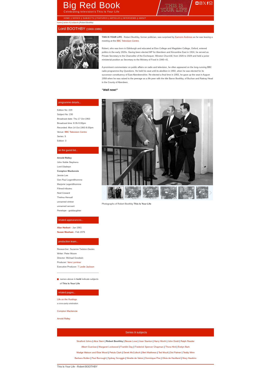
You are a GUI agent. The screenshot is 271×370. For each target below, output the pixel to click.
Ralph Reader (187, 341)
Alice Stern (98, 341)
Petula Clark (115, 352)
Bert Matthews (149, 352)
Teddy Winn (189, 352)
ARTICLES (115, 18)
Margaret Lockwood (108, 347)
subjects (75, 22)
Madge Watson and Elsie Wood (92, 352)
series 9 (66, 22)
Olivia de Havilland (171, 358)
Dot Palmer (175, 352)
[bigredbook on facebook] (207, 4)
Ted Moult (163, 352)
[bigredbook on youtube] (197, 4)
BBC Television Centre (128, 41)
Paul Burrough (99, 358)
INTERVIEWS (129, 18)
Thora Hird (170, 347)
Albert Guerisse (89, 347)
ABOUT (142, 18)
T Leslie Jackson (86, 266)
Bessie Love (131, 341)
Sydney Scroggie (116, 358)
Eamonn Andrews (183, 37)
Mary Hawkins (189, 358)
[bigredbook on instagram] (200, 4)
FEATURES (102, 18)
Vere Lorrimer (74, 262)
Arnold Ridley (63, 318)
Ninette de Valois (135, 358)
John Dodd (173, 341)
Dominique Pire (152, 358)
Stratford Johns (84, 341)
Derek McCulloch (131, 352)
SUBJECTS (88, 18)
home (59, 22)
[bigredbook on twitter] (204, 4)
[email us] (210, 4)
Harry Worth (160, 341)
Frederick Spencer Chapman (149, 347)
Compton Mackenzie (67, 311)
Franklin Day (126, 347)
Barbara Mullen (82, 358)
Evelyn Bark (184, 347)
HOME (67, 18)
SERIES (76, 18)
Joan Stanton (145, 341)
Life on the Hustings (67, 299)
